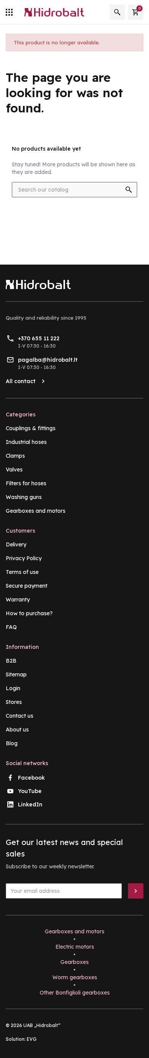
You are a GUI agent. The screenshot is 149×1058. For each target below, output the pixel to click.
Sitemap (16, 674)
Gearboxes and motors (35, 510)
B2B (11, 660)
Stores (14, 702)
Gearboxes (74, 962)
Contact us (19, 715)
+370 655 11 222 (39, 338)
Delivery (16, 544)
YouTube (30, 791)
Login (13, 688)
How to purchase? (29, 613)
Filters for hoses (26, 483)
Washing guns (24, 497)
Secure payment (26, 585)
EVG (32, 1039)
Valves (14, 469)
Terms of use (22, 572)
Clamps (15, 455)
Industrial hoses (26, 442)
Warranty (18, 599)
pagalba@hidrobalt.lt (48, 359)
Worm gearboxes (74, 977)
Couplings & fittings (30, 428)
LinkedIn (30, 804)
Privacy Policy (24, 558)
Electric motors (74, 946)
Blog (12, 743)
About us (17, 729)
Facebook (31, 777)
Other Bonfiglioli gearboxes (75, 992)
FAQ (11, 627)
